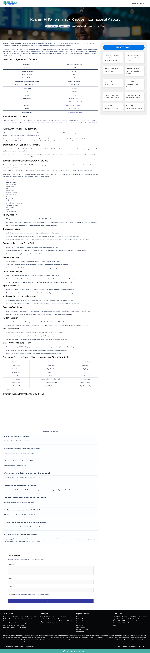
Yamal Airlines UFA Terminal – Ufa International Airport (54, 623)
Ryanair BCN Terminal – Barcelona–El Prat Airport (134, 107)
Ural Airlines (79, 625)
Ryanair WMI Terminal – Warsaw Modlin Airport (112, 96)
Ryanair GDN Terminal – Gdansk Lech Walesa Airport (134, 84)
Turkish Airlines (80, 623)
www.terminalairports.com (16, 646)
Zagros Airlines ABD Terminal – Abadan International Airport (56, 621)
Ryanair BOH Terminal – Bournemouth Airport (134, 96)
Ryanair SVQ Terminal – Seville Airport (112, 69)
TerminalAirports (52, 26)
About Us (118, 646)
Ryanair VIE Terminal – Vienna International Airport (133, 57)
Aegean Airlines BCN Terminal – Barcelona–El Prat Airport (128, 619)
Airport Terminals (137, 3)
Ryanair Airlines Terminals (14, 390)
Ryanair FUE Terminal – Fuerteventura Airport (112, 107)
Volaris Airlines (80, 631)
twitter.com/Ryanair (74, 109)
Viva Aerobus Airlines (82, 629)
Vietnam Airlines (80, 627)
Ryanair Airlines (65, 26)
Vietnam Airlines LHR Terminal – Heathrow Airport (126, 621)
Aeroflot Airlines (80, 621)
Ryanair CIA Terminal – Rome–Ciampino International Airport (112, 57)
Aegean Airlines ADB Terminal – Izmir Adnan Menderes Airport (19, 617)
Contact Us (141, 646)
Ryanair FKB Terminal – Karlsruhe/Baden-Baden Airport (133, 71)
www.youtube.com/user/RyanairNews (74, 102)
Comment (11, 564)
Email (10, 586)
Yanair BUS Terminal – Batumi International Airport (53, 617)
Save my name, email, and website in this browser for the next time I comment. (29, 594)
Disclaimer (125, 646)
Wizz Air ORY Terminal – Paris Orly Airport (14, 627)
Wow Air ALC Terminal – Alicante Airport (14, 625)
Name (10, 578)
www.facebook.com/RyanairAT (74, 105)
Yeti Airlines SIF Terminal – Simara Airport (51, 619)
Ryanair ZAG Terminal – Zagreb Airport (112, 83)
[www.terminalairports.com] (10, 3)
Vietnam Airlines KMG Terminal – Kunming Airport (16, 623)
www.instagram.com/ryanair (74, 112)
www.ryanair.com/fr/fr (74, 98)
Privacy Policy (132, 646)
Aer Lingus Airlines (81, 619)
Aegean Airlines (80, 617)
